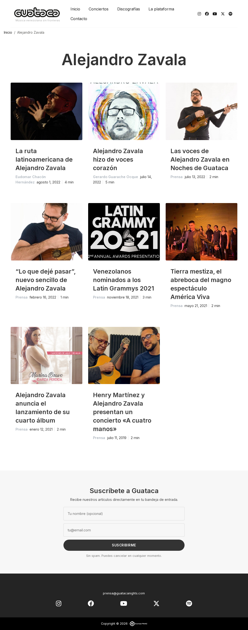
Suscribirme (124, 545)
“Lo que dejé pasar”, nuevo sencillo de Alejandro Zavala (46, 280)
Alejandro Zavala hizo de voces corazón (118, 159)
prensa (176, 177)
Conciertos (98, 9)
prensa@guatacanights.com (124, 593)
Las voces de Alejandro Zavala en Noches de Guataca (200, 159)
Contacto (78, 18)
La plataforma (161, 9)
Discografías (128, 9)
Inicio (75, 9)
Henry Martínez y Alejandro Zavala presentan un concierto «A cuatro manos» (122, 412)
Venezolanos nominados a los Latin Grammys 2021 (123, 280)
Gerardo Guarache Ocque (115, 177)
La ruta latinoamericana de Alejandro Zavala (44, 159)
